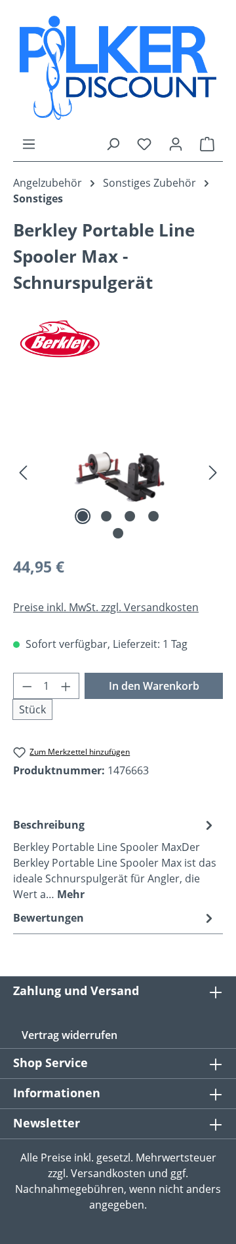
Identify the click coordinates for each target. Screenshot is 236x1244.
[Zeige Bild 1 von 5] (82, 516)
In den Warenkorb (154, 686)
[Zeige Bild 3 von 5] (130, 516)
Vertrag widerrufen (69, 1035)
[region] (118, 471)
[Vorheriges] (23, 471)
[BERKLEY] (118, 338)
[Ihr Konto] (175, 143)
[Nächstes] (213, 471)
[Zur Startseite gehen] (118, 68)
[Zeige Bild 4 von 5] (153, 516)
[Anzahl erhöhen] (66, 686)
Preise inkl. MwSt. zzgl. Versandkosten (106, 607)
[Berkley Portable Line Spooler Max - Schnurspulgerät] (118, 471)
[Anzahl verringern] (27, 686)
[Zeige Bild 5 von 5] (118, 533)
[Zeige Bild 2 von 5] (106, 516)
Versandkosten (108, 1173)
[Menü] (29, 143)
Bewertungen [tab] (48, 918)
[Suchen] (112, 143)
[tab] (114, 858)
